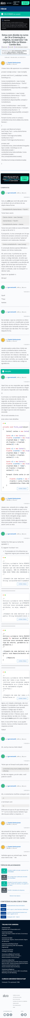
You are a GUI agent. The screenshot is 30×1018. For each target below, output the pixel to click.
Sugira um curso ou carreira (20, 1001)
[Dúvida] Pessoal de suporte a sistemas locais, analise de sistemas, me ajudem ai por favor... (18, 884)
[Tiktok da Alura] (14, 1014)
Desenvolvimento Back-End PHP (10, 961)
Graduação (4, 982)
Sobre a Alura (16, 995)
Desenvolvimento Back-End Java (10, 965)
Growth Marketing (12, 972)
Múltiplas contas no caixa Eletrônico (17, 53)
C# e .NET (11, 47)
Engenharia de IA (6, 929)
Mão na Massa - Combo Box (15, 52)
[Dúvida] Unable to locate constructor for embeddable (18, 871)
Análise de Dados (16, 933)
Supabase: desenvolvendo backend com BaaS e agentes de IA (17, 913)
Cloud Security (5, 939)
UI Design (4, 951)
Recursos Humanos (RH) (14, 971)
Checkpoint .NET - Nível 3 (13, 917)
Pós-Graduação (17, 1005)
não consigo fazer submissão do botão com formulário (17, 877)
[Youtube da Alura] (4, 1014)
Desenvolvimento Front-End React (10, 957)
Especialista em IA (15, 929)
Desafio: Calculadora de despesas (16, 890)
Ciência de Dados (6, 933)
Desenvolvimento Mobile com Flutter (11, 955)
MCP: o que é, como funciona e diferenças (17, 909)
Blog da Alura (16, 999)
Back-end (5, 47)
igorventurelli (12, 193)
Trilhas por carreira (10, 924)
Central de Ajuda (17, 997)
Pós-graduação (12, 982)
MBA (18, 982)
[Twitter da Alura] (7, 1014)
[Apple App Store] (25, 1014)
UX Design (10, 951)
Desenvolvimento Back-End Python (16, 905)
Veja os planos (25, 3)
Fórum (3, 9)
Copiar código (22, 488)
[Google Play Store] (22, 1014)
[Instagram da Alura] (11, 1014)
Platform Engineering (7, 945)
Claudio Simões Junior (14, 62)
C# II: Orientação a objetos (21, 47)
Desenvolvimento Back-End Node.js (11, 966)
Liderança (4, 971)
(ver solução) (16, 14)
